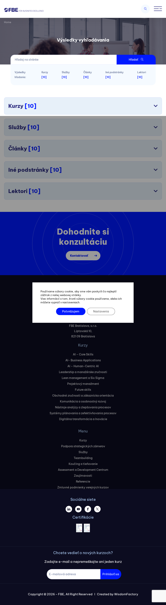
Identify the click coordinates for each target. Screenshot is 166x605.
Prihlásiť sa (110, 574)
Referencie (83, 481)
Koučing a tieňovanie (83, 464)
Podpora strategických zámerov (83, 446)
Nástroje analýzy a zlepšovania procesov (83, 407)
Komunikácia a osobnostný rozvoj (83, 401)
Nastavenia (101, 311)
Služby (83, 452)
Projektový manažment (83, 384)
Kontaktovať (79, 255)
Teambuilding (83, 458)
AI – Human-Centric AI (83, 366)
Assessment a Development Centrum (83, 470)
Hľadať (134, 59)
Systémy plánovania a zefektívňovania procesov (83, 413)
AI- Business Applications (83, 360)
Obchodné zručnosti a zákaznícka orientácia (83, 395)
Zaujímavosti (83, 475)
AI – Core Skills (83, 354)
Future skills (83, 390)
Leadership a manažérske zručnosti (83, 372)
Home (7, 22)
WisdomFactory (126, 594)
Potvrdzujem (70, 311)
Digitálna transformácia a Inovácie (83, 419)
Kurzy (83, 440)
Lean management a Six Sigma (83, 378)
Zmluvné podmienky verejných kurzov (83, 487)
